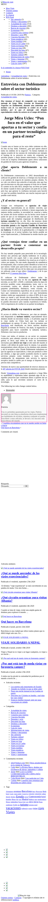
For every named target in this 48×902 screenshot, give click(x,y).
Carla (13, 767)
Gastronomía (35, 796)
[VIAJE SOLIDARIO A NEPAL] (14, 637)
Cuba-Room (15, 778)
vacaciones (13, 808)
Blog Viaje (10, 8)
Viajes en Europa (17, 46)
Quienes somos (12, 11)
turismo (24, 804)
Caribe (12, 794)
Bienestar (39, 791)
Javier (13, 772)
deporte (8, 797)
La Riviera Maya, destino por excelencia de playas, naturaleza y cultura (27, 768)
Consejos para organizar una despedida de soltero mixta (27, 781)
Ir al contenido (7, 68)
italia (20, 799)
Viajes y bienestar (17, 59)
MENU (4, 4)
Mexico (8, 802)
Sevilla (15, 805)
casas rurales (17, 794)
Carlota (13, 780)
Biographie (10, 390)
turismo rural (33, 805)
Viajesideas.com (13, 373)
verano (30, 808)
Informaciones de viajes (20, 57)
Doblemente (32, 271)
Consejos (25, 794)
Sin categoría (16, 19)
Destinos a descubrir (19, 26)
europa (26, 797)
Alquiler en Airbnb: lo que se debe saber (26, 689)
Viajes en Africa (17, 52)
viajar (35, 808)
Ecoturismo (15, 30)
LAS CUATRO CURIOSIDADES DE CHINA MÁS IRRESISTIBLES (25, 774)
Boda (44, 791)
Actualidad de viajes (19, 24)
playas (36, 802)
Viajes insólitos (17, 41)
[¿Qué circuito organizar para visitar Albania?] (19, 592)
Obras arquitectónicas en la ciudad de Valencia (28, 764)
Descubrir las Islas (18, 50)
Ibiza (14, 799)
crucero (31, 794)
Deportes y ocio (17, 35)
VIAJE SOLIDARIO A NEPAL (20, 642)
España (20, 796)
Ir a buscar (10, 15)
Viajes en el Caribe (18, 44)
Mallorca (31, 799)
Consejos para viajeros (19, 33)
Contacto (9, 13)
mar (36, 799)
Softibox (15, 900)
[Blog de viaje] (7, 2)
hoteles (8, 799)
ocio (27, 802)
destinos (13, 797)
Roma (40, 802)
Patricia (28, 95)
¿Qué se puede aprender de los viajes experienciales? (20, 575)
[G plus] (7, 857)
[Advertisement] (24, 459)
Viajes (10, 812)
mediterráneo (42, 799)
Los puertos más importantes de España (26, 687)
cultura (44, 794)
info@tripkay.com (18, 763)
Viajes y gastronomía (19, 61)
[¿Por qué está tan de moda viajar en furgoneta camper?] (23, 658)
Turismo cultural (17, 55)
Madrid (25, 799)
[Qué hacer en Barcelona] (11, 616)
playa (31, 802)
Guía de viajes (16, 63)
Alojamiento (9, 791)
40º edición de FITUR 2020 (14, 369)
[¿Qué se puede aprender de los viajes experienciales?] (22, 568)
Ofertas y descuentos (19, 22)
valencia (24, 808)
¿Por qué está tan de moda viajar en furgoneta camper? (23, 665)
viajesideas (5, 76)
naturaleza (14, 802)
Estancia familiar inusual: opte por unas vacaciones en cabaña (26, 701)
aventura (17, 791)
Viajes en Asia (16, 48)
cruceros (38, 794)
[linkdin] (7, 855)
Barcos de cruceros (18, 28)
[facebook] (7, 850)
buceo (7, 794)
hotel (43, 796)
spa (18, 805)
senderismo (9, 805)
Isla (17, 799)
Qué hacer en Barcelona (10, 428)
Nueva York (21, 802)
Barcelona (5, 325)
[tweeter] (7, 852)
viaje (41, 808)
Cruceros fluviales (18, 37)
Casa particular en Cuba (34, 778)
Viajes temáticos (17, 39)
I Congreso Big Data (18, 273)
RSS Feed (10, 17)
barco (33, 791)
